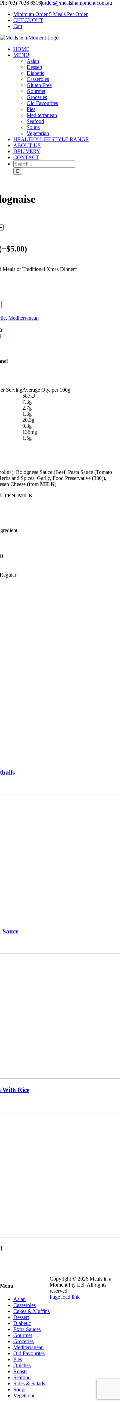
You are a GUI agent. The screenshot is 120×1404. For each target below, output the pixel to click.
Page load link (65, 1297)
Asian (19, 1299)
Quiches (22, 1365)
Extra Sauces (27, 1329)
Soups (19, 1389)
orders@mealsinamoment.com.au (77, 3)
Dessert (21, 1317)
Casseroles (24, 1305)
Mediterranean (23, 318)
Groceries (23, 1341)
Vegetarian (24, 1395)
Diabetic (22, 1323)
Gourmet (22, 1335)
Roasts (20, 1371)
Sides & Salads (29, 1383)
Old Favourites (29, 1353)
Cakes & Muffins (31, 1311)
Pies (17, 1359)
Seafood (22, 1377)
